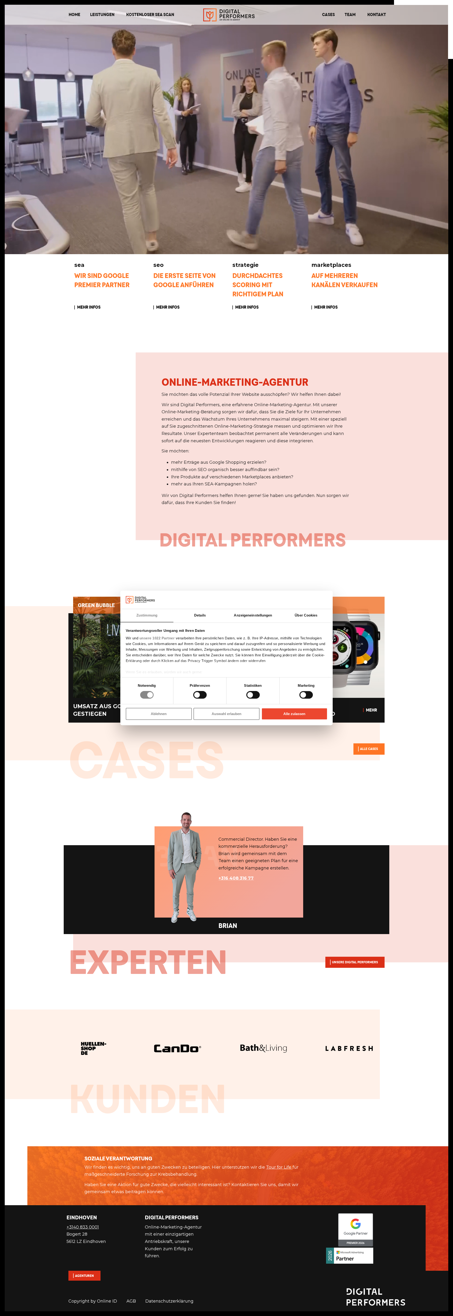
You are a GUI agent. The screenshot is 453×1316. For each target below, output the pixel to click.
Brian (80, 1059)
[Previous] (59, 1087)
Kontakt (376, 14)
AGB (131, 1308)
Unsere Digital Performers (355, 962)
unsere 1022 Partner (157, 638)
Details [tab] (200, 615)
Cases (328, 14)
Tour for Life (279, 1174)
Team (350, 14)
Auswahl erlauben (226, 714)
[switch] (200, 695)
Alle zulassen (294, 714)
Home (74, 14)
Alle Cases (369, 749)
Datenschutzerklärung (169, 1308)
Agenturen (84, 1283)
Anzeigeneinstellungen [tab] (253, 615)
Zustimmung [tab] (146, 615)
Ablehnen (159, 714)
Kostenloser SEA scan (150, 14)
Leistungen (102, 14)
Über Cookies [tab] (306, 615)
